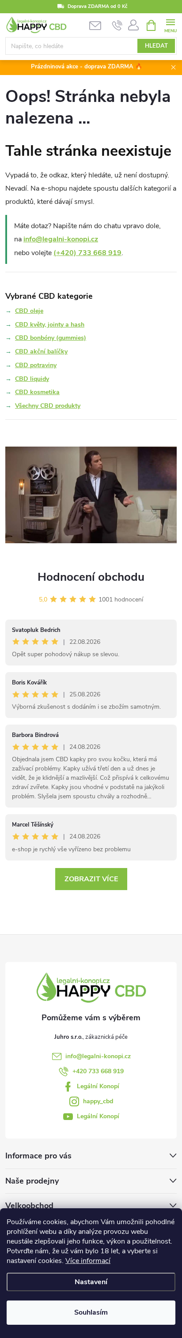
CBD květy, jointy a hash (49, 324)
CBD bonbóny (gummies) (50, 338)
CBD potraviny (36, 365)
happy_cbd (98, 1101)
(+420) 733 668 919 (87, 253)
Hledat (156, 46)
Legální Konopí (98, 1086)
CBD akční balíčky (41, 351)
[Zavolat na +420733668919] (117, 25)
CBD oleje (29, 311)
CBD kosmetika (37, 392)
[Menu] (170, 25)
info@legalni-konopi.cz (60, 239)
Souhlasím (91, 1312)
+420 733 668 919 (98, 1071)
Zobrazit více (91, 879)
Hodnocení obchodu (91, 577)
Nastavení (91, 1282)
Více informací (87, 1261)
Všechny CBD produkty (47, 406)
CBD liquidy (32, 379)
